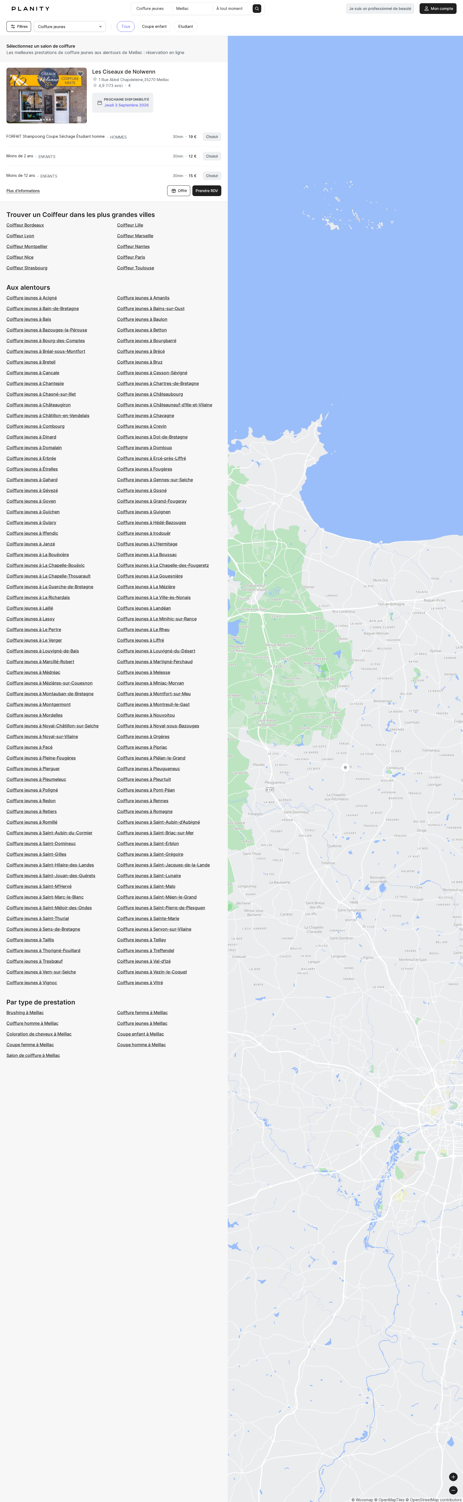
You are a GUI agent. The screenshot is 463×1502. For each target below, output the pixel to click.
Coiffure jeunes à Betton (142, 329)
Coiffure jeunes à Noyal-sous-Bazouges (158, 725)
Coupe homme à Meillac (141, 1044)
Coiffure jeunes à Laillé (29, 608)
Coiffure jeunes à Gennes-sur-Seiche (155, 479)
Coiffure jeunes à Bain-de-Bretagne (42, 308)
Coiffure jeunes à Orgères (143, 736)
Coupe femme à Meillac (30, 1044)
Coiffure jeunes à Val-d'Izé (144, 961)
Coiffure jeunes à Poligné (32, 790)
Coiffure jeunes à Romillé (31, 822)
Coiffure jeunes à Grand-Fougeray (152, 501)
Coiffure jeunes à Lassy (30, 618)
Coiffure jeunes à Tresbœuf (34, 961)
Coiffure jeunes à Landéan (144, 608)
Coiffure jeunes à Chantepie (35, 383)
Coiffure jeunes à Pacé (29, 747)
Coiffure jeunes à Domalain (34, 447)
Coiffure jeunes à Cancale (32, 372)
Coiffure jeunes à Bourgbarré (146, 340)
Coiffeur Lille (130, 225)
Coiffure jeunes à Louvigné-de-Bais (42, 650)
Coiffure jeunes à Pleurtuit (144, 779)
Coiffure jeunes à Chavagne (145, 415)
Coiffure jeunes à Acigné (31, 297)
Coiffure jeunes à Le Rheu (143, 629)
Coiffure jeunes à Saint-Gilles (36, 854)
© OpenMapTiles (389, 1499)
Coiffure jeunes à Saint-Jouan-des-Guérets (50, 875)
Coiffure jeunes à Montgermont (38, 704)
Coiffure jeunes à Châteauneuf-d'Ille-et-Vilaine (164, 404)
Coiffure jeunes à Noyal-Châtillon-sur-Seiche (52, 725)
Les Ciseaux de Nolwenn (123, 71)
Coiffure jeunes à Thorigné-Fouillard (43, 950)
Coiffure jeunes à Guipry (31, 522)
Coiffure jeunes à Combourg (35, 426)
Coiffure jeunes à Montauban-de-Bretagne (50, 693)
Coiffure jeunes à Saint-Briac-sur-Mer (155, 832)
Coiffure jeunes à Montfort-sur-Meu (154, 693)
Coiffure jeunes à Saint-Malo (146, 886)
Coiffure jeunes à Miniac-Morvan (150, 683)
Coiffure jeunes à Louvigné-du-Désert (156, 650)
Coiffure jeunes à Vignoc (31, 982)
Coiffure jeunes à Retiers (31, 811)
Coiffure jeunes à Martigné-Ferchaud (155, 661)
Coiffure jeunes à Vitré (140, 982)
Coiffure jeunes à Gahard (32, 479)
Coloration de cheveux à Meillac (39, 1034)
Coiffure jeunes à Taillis (30, 939)
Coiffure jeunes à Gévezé (32, 490)
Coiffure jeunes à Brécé (141, 351)
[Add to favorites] (80, 74)
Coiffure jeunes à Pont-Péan (146, 790)
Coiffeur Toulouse (135, 267)
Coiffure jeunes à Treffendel (145, 950)
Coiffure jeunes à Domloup (144, 447)
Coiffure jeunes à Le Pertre (33, 629)
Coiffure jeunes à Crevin (142, 426)
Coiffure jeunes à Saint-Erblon (148, 843)
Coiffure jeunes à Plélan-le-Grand (151, 757)
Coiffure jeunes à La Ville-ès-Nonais (154, 597)
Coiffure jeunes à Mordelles (34, 715)
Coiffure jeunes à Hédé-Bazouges (151, 522)
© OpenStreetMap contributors (434, 1499)
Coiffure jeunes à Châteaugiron (38, 404)
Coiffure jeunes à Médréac (33, 672)
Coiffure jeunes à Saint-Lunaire (149, 875)
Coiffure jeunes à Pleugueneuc (148, 768)
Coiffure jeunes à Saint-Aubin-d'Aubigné (158, 822)
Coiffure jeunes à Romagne (145, 811)
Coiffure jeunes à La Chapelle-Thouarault (48, 576)
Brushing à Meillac (25, 1012)
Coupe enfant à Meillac (140, 1034)
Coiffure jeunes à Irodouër (144, 533)
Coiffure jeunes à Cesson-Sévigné (152, 372)
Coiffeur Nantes (133, 246)
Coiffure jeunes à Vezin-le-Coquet (152, 971)
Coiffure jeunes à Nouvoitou (146, 715)
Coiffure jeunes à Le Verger (34, 640)
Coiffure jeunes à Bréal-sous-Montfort (45, 351)
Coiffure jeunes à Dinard (31, 436)
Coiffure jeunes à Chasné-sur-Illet (41, 394)
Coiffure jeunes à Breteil (30, 362)
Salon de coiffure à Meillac (33, 1055)
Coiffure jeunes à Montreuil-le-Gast (153, 704)
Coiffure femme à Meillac (142, 1012)
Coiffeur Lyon (20, 235)
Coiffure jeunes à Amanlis (143, 297)
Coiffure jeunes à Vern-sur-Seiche (41, 971)
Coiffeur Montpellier (26, 246)
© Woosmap (362, 1499)
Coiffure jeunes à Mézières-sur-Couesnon (49, 683)
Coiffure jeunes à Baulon (142, 319)
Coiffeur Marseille (135, 235)
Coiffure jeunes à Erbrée (31, 458)
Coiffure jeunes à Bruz (140, 362)
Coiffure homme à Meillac (32, 1023)
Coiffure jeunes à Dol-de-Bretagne (152, 436)
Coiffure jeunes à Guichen (33, 511)
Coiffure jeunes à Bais (28, 319)
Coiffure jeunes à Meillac (142, 1023)
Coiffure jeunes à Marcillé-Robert (40, 661)
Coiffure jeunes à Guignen (144, 511)
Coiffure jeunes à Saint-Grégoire (150, 854)
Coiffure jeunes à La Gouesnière (150, 576)
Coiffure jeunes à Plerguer (33, 768)
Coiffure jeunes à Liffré (140, 640)
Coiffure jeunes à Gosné (142, 490)
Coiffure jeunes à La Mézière (146, 586)
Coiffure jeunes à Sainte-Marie (148, 918)
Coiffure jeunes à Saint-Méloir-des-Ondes (49, 907)
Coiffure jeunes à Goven (31, 501)
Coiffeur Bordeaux (25, 225)
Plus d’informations (23, 190)
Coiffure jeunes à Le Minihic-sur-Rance (157, 618)
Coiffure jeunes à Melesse (143, 672)
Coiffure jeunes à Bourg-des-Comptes (45, 340)
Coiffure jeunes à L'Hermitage (147, 543)
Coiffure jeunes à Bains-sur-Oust (151, 308)
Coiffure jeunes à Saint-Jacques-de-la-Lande (163, 864)
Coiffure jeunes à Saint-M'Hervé (39, 886)
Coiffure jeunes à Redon (31, 800)
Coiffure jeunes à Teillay (141, 939)
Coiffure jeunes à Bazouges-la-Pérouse (46, 329)
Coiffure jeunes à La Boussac (147, 554)
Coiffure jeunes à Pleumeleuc (36, 779)
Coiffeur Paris (131, 257)
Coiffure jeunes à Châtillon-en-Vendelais (47, 415)
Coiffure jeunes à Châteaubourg (150, 394)
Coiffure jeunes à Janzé (30, 543)
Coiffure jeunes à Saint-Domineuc (41, 843)
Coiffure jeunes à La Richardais (38, 597)
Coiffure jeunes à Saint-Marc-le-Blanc (45, 897)
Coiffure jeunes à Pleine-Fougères (41, 757)
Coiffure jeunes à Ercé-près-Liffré (151, 458)
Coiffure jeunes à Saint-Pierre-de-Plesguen (161, 907)
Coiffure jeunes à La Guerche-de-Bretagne (49, 586)
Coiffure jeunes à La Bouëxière (37, 554)
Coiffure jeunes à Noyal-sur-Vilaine (42, 736)
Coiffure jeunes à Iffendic (32, 533)
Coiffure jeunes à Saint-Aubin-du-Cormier (49, 832)
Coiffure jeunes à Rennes (143, 800)
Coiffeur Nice (19, 257)
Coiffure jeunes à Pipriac (142, 747)
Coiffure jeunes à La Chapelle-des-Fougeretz (163, 565)
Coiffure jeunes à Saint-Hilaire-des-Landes (50, 864)
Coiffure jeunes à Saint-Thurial (37, 918)
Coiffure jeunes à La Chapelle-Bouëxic (45, 565)
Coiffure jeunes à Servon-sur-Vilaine (154, 929)
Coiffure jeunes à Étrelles (32, 469)
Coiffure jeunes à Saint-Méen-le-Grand (157, 897)
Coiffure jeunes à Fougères (144, 469)
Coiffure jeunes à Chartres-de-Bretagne (158, 383)
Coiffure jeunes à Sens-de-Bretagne (43, 929)
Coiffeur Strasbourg (26, 267)
